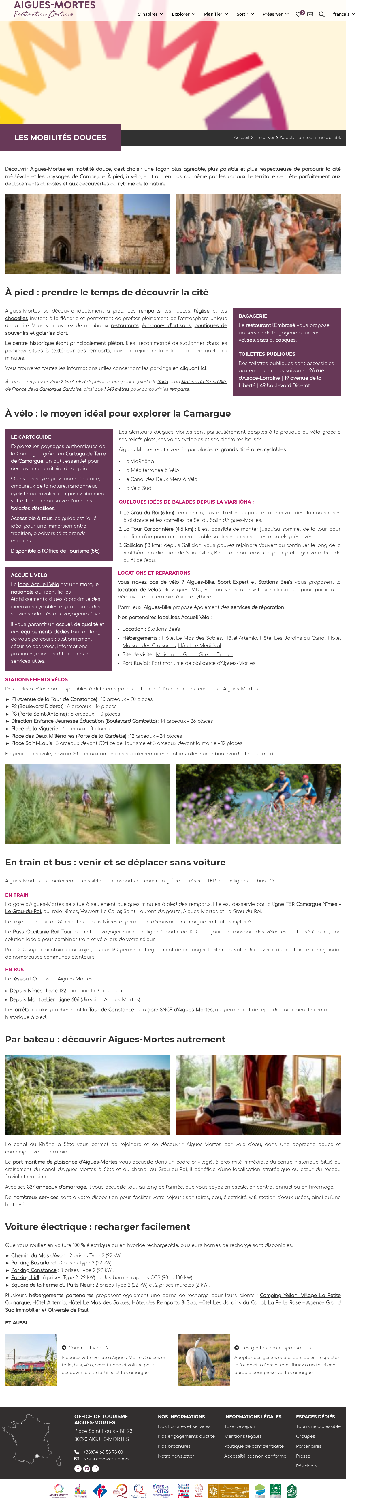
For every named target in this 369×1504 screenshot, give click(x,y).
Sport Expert (233, 582)
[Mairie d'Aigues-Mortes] (80, 1491)
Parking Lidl (25, 1277)
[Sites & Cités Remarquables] (163, 1491)
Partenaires (308, 1446)
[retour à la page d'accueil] (54, 9)
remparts (150, 311)
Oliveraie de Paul (68, 1310)
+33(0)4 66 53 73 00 (103, 1452)
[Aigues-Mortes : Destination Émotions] (58, 1491)
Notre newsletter (176, 1456)
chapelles (16, 318)
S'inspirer (147, 14)
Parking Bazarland (33, 1263)
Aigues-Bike (200, 582)
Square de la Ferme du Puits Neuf (51, 1285)
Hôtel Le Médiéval (199, 645)
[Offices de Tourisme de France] (100, 1491)
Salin (162, 382)
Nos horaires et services (184, 1426)
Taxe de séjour (240, 1426)
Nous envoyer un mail (107, 1459)
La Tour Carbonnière (148, 529)
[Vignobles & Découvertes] (275, 1491)
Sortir (242, 14)
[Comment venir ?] (31, 1360)
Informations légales (253, 1416)
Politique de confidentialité (254, 1446)
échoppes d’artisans (166, 325)
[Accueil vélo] (292, 1491)
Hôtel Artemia (241, 638)
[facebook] (78, 1468)
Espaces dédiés (315, 1416)
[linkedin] (86, 1468)
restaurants (125, 325)
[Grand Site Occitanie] (199, 1491)
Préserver (273, 14)
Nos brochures (174, 1446)
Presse (303, 1456)
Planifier (213, 14)
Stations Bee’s (275, 582)
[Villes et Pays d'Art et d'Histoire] (183, 1491)
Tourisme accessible (318, 1426)
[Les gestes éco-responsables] (204, 1360)
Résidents (306, 1466)
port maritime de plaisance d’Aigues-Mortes (65, 1162)
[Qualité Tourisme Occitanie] (130, 1491)
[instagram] (95, 1468)
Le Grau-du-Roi (141, 512)
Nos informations (181, 1416)
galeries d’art (51, 333)
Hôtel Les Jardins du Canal (292, 638)
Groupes (305, 1436)
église (203, 311)
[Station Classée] (260, 1491)
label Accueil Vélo (38, 584)
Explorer (181, 14)
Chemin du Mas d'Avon (38, 1255)
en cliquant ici (189, 368)
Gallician (133, 545)
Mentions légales (243, 1436)
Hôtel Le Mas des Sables (192, 638)
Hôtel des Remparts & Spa (164, 1302)
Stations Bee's (163, 629)
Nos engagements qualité (186, 1436)
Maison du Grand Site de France (194, 654)
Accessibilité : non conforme (255, 1456)
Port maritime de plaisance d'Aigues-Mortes (203, 663)
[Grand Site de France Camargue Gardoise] (228, 1491)
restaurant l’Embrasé (270, 325)
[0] (299, 14)
